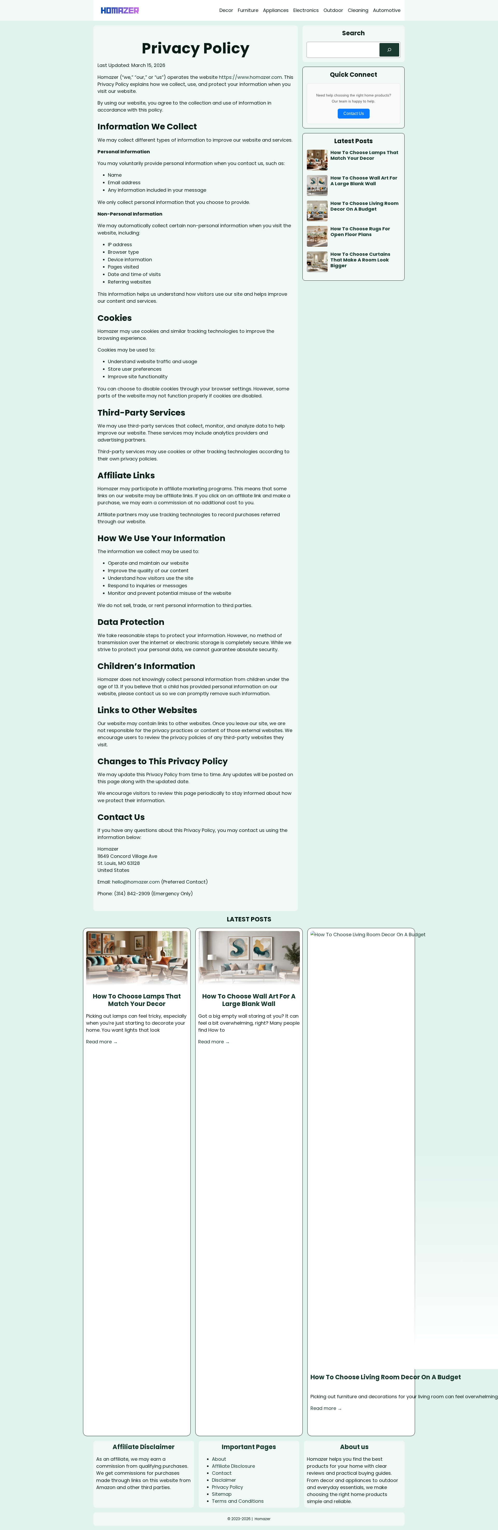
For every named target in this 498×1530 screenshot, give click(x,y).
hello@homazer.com (136, 882)
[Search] (389, 50)
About (219, 1459)
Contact (222, 1473)
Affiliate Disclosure (233, 1466)
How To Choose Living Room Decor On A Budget (364, 206)
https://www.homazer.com (250, 77)
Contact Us (353, 113)
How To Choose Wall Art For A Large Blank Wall (363, 180)
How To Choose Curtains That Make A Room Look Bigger (360, 259)
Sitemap (222, 1494)
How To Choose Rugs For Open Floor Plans (360, 231)
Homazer (263, 1519)
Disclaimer (224, 1480)
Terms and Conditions (238, 1501)
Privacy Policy (227, 1487)
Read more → (102, 1041)
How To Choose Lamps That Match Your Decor (364, 155)
